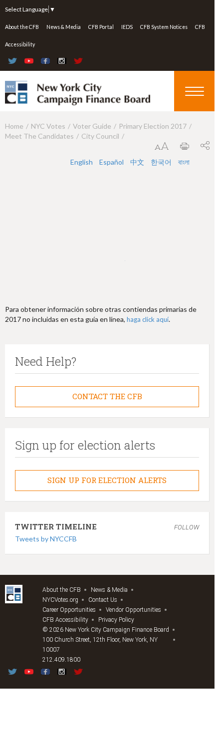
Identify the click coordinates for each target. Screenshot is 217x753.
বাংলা (184, 162)
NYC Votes (48, 126)
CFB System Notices (164, 27)
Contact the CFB (107, 396)
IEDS (127, 27)
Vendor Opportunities (133, 609)
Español (112, 162)
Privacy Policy (116, 619)
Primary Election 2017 (153, 126)
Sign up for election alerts (107, 480)
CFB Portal (101, 27)
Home (14, 126)
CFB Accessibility (65, 619)
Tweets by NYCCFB (46, 538)
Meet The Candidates (39, 136)
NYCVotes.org (60, 599)
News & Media (63, 27)
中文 (138, 162)
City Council (100, 136)
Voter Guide (92, 126)
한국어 (162, 162)
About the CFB (22, 27)
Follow (186, 527)
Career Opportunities (69, 609)
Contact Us (102, 599)
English (82, 162)
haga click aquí (148, 319)
